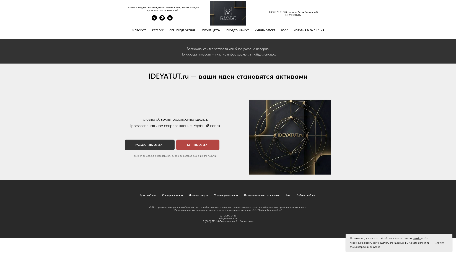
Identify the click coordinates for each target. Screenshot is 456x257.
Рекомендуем (211, 30)
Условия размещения (309, 30)
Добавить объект (306, 195)
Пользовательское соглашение (261, 195)
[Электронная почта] (170, 19)
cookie (416, 238)
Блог (284, 30)
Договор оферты (198, 195)
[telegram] (154, 19)
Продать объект (237, 30)
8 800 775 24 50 (277, 12)
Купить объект (265, 30)
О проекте (139, 30)
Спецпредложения (182, 30)
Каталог (158, 30)
